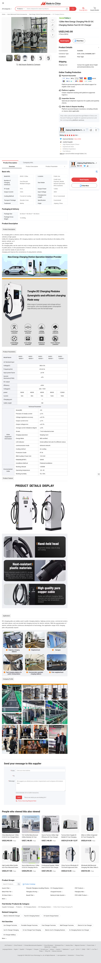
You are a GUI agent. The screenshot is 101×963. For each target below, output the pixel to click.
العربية (72, 949)
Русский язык (44, 949)
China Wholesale (48, 945)
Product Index (90, 945)
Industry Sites (69, 945)
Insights (54, 947)
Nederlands (66, 949)
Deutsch (58, 949)
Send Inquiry (64, 41)
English (16, 949)
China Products (18, 945)
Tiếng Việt (47, 951)
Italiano (52, 949)
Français (36, 949)
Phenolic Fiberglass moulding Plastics (37, 888)
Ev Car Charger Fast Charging (32, 930)
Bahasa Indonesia (57, 951)
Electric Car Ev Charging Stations (55, 930)
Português (29, 949)
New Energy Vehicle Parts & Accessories (39, 14)
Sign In (62, 153)
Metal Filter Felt (6, 892)
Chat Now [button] (80, 41)
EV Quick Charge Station (51, 916)
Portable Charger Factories (29, 925)
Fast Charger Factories (49, 925)
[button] (60, 166)
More (3, 938)
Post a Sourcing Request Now (26, 801)
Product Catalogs (29, 884)
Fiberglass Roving (31, 892)
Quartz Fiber (6, 888)
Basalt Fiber (30, 895)
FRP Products (79, 888)
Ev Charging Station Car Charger (79, 930)
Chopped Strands (55, 892)
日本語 (83, 949)
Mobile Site (47, 947)
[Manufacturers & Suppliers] (50, 3)
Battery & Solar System (57, 895)
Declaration (71, 955)
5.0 (78, 166)
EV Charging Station (56, 888)
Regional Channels (80, 945)
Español (22, 949)
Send (18, 797)
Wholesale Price (59, 945)
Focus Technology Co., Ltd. (37, 955)
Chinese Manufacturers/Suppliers (33, 945)
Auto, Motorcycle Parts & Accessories (17, 14)
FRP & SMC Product (81, 895)
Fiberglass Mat (79, 892)
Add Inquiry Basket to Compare (29, 64)
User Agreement (61, 955)
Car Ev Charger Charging (11, 930)
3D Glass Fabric (7, 895)
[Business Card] (97, 171)
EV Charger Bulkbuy (10, 935)
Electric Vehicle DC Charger (12, 916)
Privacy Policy (80, 955)
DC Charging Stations (58, 14)
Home (3, 14)
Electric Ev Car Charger (85, 925)
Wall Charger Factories (67, 925)
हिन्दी (88, 949)
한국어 (78, 949)
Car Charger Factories (10, 925)
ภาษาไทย (94, 949)
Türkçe (41, 951)
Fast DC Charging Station (32, 916)
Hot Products (8, 945)
